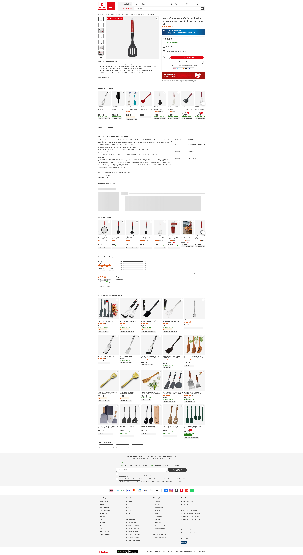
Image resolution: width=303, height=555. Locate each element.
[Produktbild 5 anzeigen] (101, 41)
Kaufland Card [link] (159, 507)
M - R (129, 510)
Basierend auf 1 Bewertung (106, 268)
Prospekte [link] (157, 504)
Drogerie (102, 522)
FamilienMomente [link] (160, 525)
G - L (129, 507)
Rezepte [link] (157, 513)
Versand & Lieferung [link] (133, 537)
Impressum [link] (149, 551)
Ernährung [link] (158, 522)
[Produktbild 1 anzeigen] (101, 19)
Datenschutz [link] (166, 551)
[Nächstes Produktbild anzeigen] (101, 58)
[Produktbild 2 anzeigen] (101, 24)
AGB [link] (172, 551)
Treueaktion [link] (158, 516)
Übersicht (130, 501)
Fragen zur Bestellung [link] (133, 525)
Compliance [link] (157, 551)
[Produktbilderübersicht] (101, 37)
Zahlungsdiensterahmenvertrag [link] (191, 513)
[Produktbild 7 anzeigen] (101, 53)
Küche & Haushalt (105, 510)
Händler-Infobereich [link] (160, 537)
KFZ (101, 528)
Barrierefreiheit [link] (201, 551)
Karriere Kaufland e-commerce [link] (191, 532)
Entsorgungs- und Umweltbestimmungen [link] (185, 551)
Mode (101, 519)
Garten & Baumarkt (105, 507)
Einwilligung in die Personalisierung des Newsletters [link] (129, 480)
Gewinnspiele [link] (158, 519)
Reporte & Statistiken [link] (188, 501)
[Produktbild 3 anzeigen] (101, 30)
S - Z (129, 513)
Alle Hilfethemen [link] (132, 522)
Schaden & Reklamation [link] (134, 534)
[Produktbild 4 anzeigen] (101, 36)
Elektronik (102, 504)
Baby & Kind (103, 513)
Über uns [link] (185, 504)
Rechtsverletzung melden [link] (134, 540)
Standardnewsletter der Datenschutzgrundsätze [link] (128, 475)
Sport (101, 525)
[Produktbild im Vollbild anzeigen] (132, 37)
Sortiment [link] (157, 510)
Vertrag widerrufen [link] (133, 531)
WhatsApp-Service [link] (160, 528)
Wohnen (102, 516)
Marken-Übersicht (105, 534)
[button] (133, 261)
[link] (140, 4)
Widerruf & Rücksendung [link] (134, 528)
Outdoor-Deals (104, 501)
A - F (129, 504)
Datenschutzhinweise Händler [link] (191, 516)
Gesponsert (100, 106)
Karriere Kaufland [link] (187, 529)
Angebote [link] (157, 501)
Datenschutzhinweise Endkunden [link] (192, 519)
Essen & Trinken (104, 531)
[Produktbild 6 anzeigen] (101, 47)
